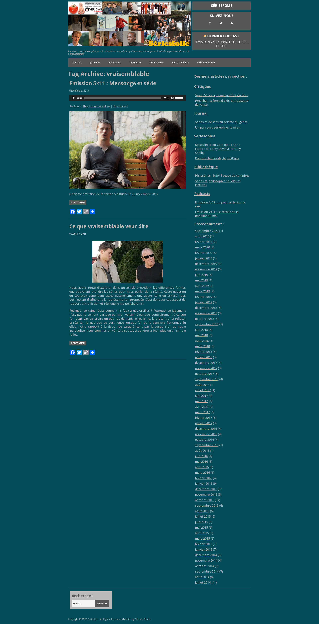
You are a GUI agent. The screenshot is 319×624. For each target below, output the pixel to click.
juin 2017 (201, 396)
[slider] (179, 98)
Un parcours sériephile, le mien (217, 127)
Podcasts (114, 62)
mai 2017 (201, 401)
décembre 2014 (206, 555)
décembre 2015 (206, 489)
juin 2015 (201, 522)
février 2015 (203, 544)
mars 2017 (202, 412)
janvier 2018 (203, 357)
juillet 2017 (203, 390)
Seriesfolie (93, 619)
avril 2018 (202, 341)
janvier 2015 (203, 549)
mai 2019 (201, 280)
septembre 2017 (206, 379)
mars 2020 (202, 247)
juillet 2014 (203, 582)
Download (120, 106)
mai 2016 (201, 462)
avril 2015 (202, 533)
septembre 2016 (206, 445)
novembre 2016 (206, 434)
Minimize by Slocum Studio (136, 619)
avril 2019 (202, 286)
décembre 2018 (206, 308)
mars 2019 (202, 291)
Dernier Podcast (223, 35)
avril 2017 (202, 407)
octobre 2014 (204, 566)
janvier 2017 (203, 423)
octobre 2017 (204, 374)
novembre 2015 (206, 494)
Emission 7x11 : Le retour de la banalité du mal (217, 214)
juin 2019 (201, 275)
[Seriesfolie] (129, 44)
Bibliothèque (180, 62)
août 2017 (202, 385)
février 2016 (203, 478)
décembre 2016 (206, 429)
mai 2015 (201, 527)
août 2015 (202, 511)
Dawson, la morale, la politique (217, 158)
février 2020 (203, 253)
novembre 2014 (206, 560)
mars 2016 (202, 472)
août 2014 (202, 577)
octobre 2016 (204, 440)
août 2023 (202, 236)
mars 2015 (202, 538)
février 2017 (203, 418)
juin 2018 (201, 330)
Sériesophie (156, 62)
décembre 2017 (206, 363)
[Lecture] (73, 98)
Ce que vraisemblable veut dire (108, 226)
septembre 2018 (206, 324)
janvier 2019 (203, 302)
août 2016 (202, 451)
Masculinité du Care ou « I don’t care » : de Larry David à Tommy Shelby (218, 149)
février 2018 (203, 352)
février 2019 (203, 297)
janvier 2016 (203, 483)
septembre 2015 (206, 505)
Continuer (78, 202)
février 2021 (203, 242)
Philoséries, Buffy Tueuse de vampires (222, 175)
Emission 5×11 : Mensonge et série (112, 83)
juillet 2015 (203, 516)
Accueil (77, 62)
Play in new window (96, 106)
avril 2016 (202, 467)
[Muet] (172, 98)
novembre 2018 (206, 313)
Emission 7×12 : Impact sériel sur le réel (221, 44)
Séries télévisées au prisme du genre (221, 122)
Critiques (135, 62)
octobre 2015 (204, 500)
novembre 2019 (206, 269)
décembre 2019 (206, 264)
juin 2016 (201, 456)
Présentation (206, 62)
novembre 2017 (206, 368)
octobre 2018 (204, 319)
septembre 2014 (206, 571)
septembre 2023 (206, 231)
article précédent (139, 288)
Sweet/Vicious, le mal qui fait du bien (221, 95)
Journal (95, 62)
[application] (127, 98)
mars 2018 (202, 346)
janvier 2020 (203, 258)
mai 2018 (201, 335)
